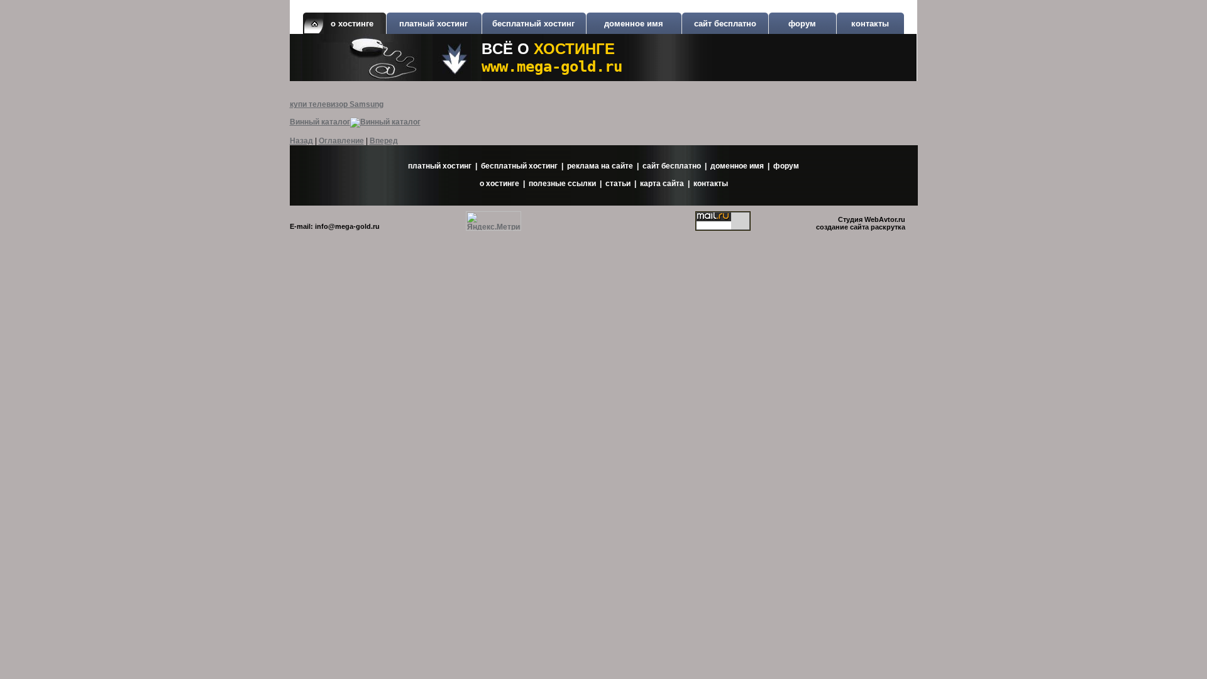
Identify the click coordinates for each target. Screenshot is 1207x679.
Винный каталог (320, 122)
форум (802, 23)
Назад (301, 140)
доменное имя (633, 23)
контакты (870, 23)
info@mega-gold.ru (347, 226)
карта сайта (662, 183)
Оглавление (341, 140)
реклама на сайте (600, 166)
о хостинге (499, 183)
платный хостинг (433, 23)
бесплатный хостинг (533, 23)
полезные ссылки (562, 183)
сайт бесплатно (725, 23)
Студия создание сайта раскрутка (860, 223)
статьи (618, 183)
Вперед (384, 140)
